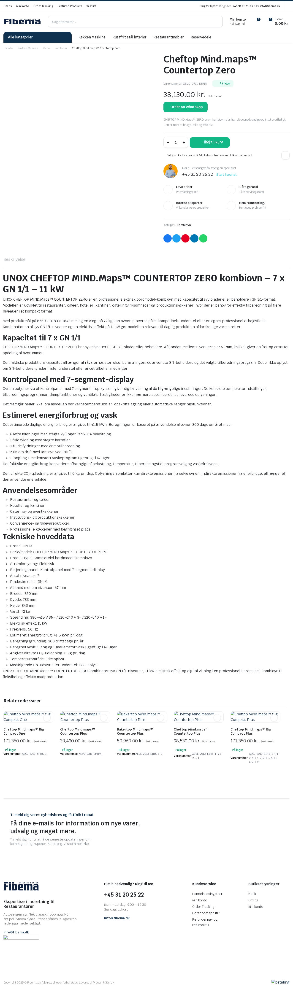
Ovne (46, 48)
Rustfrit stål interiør (129, 37)
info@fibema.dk (270, 6)
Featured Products (70, 6)
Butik (252, 894)
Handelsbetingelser (207, 894)
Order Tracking (43, 6)
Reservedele (201, 37)
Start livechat (226, 175)
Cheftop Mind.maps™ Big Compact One (23, 731)
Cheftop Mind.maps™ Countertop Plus (77, 731)
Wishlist (91, 6)
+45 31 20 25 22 (243, 6)
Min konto (22, 6)
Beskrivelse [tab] (14, 259)
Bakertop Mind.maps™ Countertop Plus (135, 731)
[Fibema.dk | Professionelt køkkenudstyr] (22, 21)
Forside (8, 48)
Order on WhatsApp (187, 107)
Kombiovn (61, 48)
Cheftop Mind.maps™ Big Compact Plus (251, 731)
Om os (7, 6)
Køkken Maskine (92, 37)
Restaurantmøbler (168, 37)
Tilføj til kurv (212, 142)
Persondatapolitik (206, 913)
